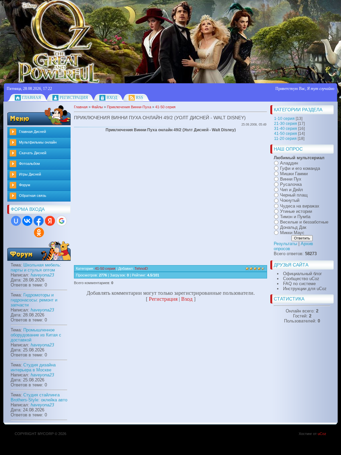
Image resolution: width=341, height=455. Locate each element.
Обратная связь (32, 196)
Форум (24, 185)
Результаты (285, 243)
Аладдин (289, 163)
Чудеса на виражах (299, 206)
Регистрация (74, 97)
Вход (112, 97)
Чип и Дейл (291, 189)
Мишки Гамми (294, 173)
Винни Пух (290, 179)
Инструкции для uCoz (305, 288)
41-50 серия (285, 133)
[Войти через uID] (16, 221)
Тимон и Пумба (295, 216)
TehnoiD (141, 268)
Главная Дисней (32, 132)
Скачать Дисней (32, 153)
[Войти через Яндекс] (50, 221)
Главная (31, 97)
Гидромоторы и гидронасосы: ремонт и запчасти (34, 299)
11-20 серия (285, 138)
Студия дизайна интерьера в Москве (33, 367)
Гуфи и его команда (300, 168)
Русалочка (291, 184)
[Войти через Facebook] (39, 221)
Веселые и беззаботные (304, 222)
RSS (139, 97)
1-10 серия (284, 118)
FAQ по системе (299, 283)
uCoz (322, 434)
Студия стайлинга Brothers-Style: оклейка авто (39, 397)
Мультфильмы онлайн (38, 142)
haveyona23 (42, 274)
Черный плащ (294, 195)
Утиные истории (296, 211)
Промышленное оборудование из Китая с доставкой (36, 334)
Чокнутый (289, 200)
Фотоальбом (29, 164)
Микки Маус (292, 232)
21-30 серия (285, 123)
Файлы (97, 107)
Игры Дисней (30, 174)
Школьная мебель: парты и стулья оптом (36, 267)
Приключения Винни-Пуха (129, 107)
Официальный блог (302, 273)
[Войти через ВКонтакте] (27, 221)
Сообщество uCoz (301, 278)
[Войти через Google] (61, 221)
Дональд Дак (293, 227)
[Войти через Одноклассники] (39, 232)
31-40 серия (285, 128)
